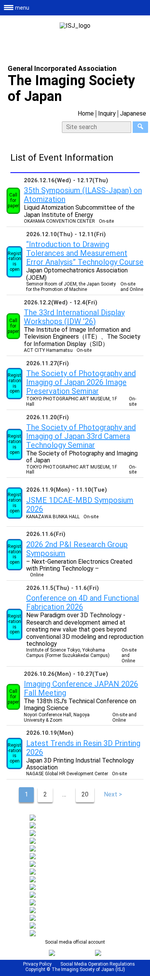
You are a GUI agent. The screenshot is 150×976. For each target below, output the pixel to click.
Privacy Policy (37, 964)
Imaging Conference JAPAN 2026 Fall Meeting (81, 688)
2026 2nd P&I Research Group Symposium (77, 549)
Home (86, 113)
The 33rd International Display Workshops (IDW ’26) (74, 317)
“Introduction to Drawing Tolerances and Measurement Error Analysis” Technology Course (84, 253)
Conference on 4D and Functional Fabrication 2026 (82, 602)
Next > (113, 794)
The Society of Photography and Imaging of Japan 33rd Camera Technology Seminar (81, 436)
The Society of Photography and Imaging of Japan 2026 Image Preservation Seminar (81, 382)
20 (85, 794)
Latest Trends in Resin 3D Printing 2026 (83, 748)
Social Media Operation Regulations (97, 964)
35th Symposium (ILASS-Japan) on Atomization (83, 195)
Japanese (133, 113)
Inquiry (107, 113)
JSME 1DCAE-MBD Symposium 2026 (79, 505)
